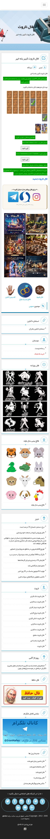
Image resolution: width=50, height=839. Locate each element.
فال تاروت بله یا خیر (37, 640)
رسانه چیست (39, 348)
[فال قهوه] (36, 246)
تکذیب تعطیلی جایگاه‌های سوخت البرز (31, 577)
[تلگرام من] (35, 802)
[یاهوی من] (42, 802)
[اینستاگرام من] (21, 802)
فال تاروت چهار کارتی (36, 607)
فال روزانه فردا (39, 778)
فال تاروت (25, 27)
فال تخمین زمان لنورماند (35, 761)
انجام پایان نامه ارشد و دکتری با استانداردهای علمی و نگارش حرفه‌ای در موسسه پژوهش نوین (26, 667)
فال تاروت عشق (38, 635)
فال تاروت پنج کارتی (37, 613)
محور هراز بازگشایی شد (36, 565)
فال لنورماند (40, 772)
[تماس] (14, 802)
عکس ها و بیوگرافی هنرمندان (33, 783)
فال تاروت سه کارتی (37, 602)
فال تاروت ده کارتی (37, 629)
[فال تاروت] (36, 224)
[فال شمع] (15, 246)
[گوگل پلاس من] (32, 808)
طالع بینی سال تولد (37, 505)
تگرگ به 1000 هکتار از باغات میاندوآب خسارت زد (26, 554)
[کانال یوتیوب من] (25, 808)
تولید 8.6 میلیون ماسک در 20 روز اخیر (31, 571)
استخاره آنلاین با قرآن (36, 329)
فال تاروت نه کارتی (37, 624)
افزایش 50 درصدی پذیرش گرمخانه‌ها (31, 560)
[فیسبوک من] (28, 802)
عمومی (31, 306)
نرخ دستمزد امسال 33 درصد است (32, 527)
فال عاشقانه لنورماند (36, 766)
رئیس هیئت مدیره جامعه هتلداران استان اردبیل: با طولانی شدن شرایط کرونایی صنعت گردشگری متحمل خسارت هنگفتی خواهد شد (25, 540)
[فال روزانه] (15, 224)
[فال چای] (36, 267)
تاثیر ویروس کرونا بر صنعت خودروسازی (30, 532)
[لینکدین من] (18, 808)
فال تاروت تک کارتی (37, 596)
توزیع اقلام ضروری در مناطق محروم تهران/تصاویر (27, 549)
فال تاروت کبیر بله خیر (27, 58)
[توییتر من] (7, 802)
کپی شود (25, 148)
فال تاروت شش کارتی (36, 618)
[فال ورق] (15, 267)
